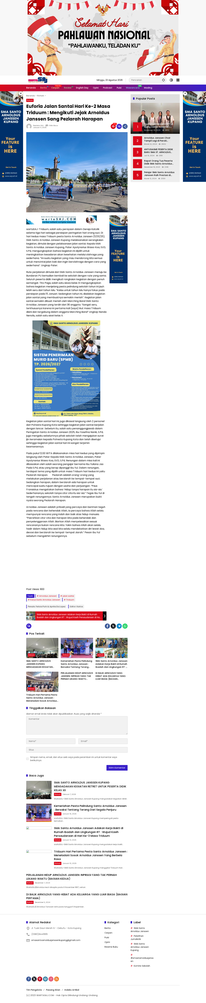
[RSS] (56, 979)
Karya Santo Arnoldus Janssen (45, 599)
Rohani (30, 100)
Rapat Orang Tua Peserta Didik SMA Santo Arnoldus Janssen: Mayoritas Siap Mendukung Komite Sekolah (159, 162)
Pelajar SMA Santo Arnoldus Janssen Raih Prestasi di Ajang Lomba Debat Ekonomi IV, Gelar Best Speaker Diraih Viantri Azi (160, 174)
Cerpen (108, 932)
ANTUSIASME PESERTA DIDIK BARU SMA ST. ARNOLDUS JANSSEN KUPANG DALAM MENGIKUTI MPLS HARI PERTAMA (158, 151)
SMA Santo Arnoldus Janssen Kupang (140, 947)
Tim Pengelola (34, 989)
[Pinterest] (39, 979)
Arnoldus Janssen (48, 596)
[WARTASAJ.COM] (37, 79)
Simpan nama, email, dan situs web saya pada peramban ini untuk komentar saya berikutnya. (73, 759)
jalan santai (68, 596)
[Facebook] (107, 626)
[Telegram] (119, 626)
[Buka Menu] (178, 80)
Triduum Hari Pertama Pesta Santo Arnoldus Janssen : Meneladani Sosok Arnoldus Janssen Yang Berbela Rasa (41, 697)
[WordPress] (45, 979)
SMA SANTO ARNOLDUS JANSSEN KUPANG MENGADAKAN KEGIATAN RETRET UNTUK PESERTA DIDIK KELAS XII (41, 664)
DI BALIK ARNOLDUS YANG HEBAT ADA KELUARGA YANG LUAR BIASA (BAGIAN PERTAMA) (110, 676)
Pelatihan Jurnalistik (137, 937)
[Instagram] (51, 979)
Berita (108, 928)
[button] (163, 79)
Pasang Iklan (53, 989)
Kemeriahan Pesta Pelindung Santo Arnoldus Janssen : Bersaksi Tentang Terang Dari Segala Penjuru (76, 664)
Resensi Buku (111, 946)
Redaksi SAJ (38, 125)
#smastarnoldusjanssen (142, 959)
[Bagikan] (125, 126)
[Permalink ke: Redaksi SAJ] (29, 126)
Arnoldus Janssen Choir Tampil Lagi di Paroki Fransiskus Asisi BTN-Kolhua (159, 139)
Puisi (107, 937)
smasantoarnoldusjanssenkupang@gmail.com (55, 940)
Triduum (70, 599)
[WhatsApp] (125, 626)
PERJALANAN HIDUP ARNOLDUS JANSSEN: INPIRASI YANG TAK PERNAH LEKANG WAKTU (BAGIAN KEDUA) (77, 676)
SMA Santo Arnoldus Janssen (140, 930)
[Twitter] (113, 626)
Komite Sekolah (142, 965)
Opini (107, 942)
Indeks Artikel (71, 989)
